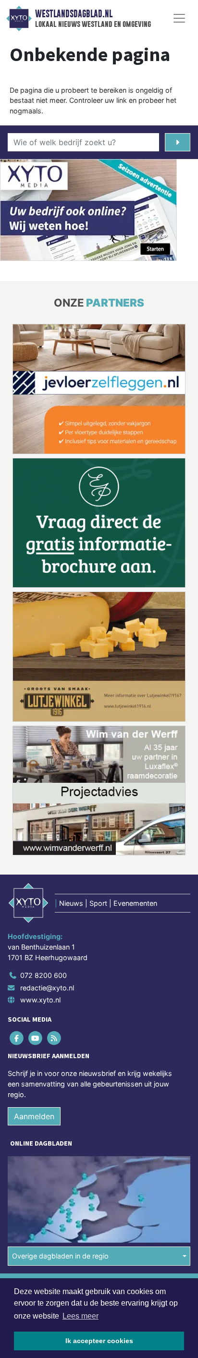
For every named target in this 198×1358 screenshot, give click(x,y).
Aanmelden (34, 983)
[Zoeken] (177, 142)
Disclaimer (25, 1169)
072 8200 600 (43, 842)
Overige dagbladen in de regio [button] (60, 1122)
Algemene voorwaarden (45, 1152)
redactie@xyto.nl (47, 854)
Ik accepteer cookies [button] (99, 1341)
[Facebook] (17, 904)
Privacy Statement (37, 1185)
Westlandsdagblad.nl (73, 14)
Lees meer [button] (80, 1316)
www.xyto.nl (40, 866)
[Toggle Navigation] (179, 18)
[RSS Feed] (54, 904)
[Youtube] (35, 904)
